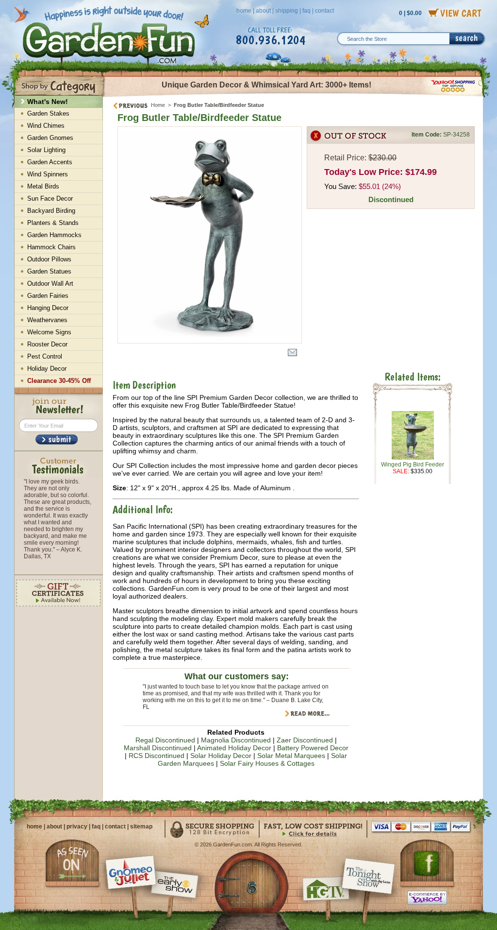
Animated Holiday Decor (234, 748)
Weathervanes (47, 320)
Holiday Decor (46, 368)
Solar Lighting (46, 150)
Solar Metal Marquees (291, 755)
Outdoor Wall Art (50, 283)
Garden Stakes (48, 113)
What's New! (47, 101)
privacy (76, 826)
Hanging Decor (47, 307)
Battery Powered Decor (312, 748)
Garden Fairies (47, 295)
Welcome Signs (49, 332)
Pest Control (44, 356)
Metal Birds (43, 186)
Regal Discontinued (165, 740)
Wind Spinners (47, 174)
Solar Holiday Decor (220, 755)
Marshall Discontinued (158, 748)
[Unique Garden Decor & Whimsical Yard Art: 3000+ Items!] (293, 96)
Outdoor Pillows (49, 259)
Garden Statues (49, 271)
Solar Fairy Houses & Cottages (267, 763)
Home (158, 105)
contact (324, 10)
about (263, 10)
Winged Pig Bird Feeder (412, 464)
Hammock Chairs (51, 247)
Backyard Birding (51, 210)
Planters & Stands (53, 222)
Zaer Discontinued (305, 740)
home (243, 10)
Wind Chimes (46, 125)
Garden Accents (49, 162)
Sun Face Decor (50, 198)
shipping (286, 10)
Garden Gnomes (50, 137)
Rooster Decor (47, 344)
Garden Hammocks (54, 235)
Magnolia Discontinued (236, 740)
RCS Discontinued (156, 755)
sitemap (141, 826)
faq (306, 10)
